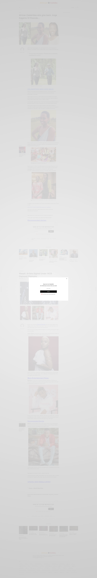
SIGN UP (48, 291)
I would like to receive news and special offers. (49, 294)
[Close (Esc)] (67, 279)
